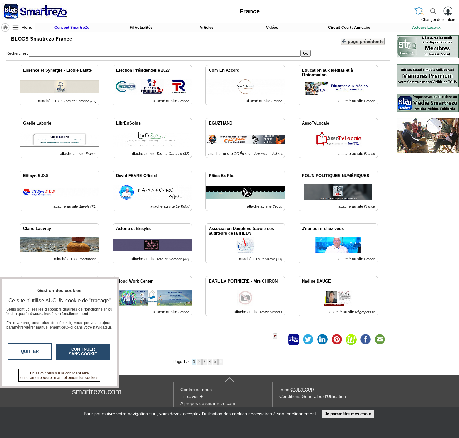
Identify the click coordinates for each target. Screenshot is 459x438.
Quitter (30, 351)
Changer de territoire (439, 20)
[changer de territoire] (419, 11)
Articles (207, 27)
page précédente (366, 41)
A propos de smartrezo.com (207, 403)
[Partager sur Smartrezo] (293, 339)
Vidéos (272, 27)
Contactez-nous (196, 389)
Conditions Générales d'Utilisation (312, 396)
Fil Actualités (141, 27)
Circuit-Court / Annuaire (349, 27)
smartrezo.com (96, 391)
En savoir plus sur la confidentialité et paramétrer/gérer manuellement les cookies (59, 375)
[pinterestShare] (336, 339)
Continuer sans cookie (83, 351)
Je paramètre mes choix (348, 413)
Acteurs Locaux (426, 27)
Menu (26, 27)
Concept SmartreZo (71, 27)
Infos (296, 389)
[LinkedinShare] (322, 339)
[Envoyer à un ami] (379, 339)
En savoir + (191, 396)
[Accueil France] (5, 27)
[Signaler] (279, 339)
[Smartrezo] (43, 11)
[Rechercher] (433, 11)
